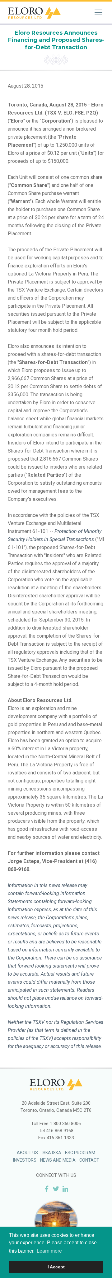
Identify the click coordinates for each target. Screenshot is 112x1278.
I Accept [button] (56, 1266)
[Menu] (98, 12)
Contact (89, 1160)
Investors (24, 1160)
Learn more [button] (49, 1251)
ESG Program (80, 1152)
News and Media (58, 1160)
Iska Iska (51, 1152)
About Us (27, 1152)
